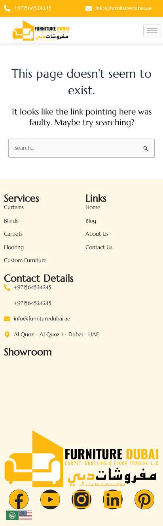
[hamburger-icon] (152, 30)
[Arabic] (12, 514)
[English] (26, 514)
